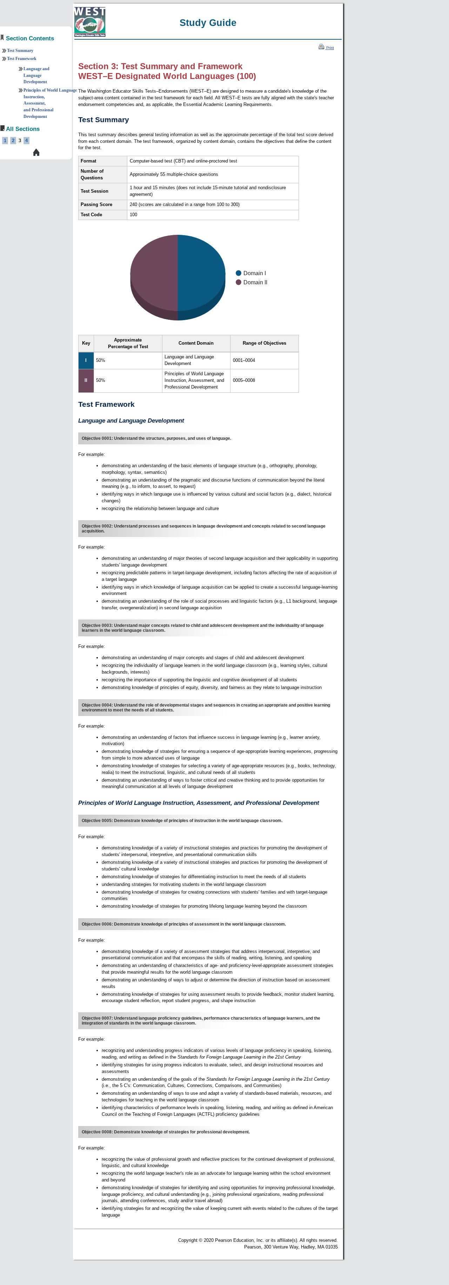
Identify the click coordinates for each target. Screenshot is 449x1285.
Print (329, 48)
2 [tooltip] (13, 140)
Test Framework (21, 58)
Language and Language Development (36, 75)
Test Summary (20, 50)
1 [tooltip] (5, 140)
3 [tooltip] (20, 140)
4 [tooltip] (26, 140)
